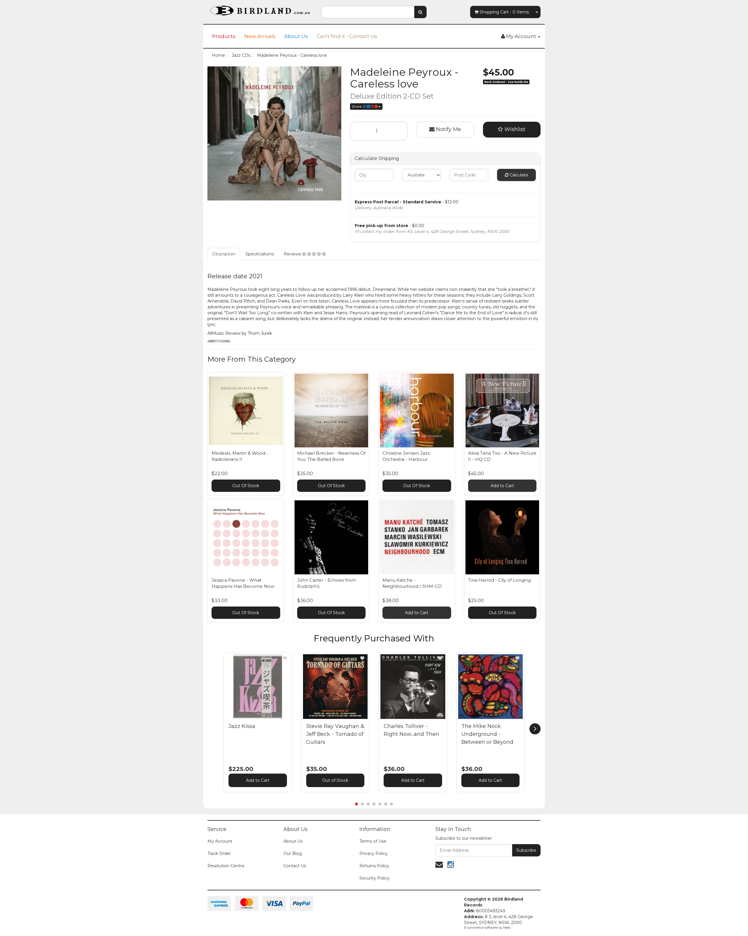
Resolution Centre (226, 865)
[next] (535, 728)
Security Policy (374, 878)
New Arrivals (260, 36)
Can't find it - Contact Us (347, 36)
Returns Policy (374, 865)
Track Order (219, 853)
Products (224, 36)
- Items (504, 12)
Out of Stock (335, 780)
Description (224, 254)
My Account (219, 841)
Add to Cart (502, 485)
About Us (296, 36)
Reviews (293, 254)
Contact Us (294, 865)
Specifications (259, 254)
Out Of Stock (245, 485)
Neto (506, 927)
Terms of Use (372, 841)
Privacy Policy (373, 853)
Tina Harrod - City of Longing (499, 580)
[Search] (420, 12)
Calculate (518, 175)
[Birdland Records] (260, 8)
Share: (357, 106)
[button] (285, 658)
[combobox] (367, 12)
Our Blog (292, 853)
